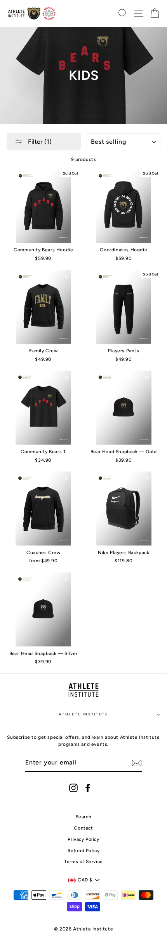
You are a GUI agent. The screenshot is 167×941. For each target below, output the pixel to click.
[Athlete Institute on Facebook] (88, 788)
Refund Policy (84, 850)
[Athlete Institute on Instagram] (73, 788)
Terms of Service (83, 861)
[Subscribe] (137, 763)
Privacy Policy (83, 839)
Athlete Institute (83, 714)
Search (84, 816)
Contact (83, 828)
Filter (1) (39, 141)
